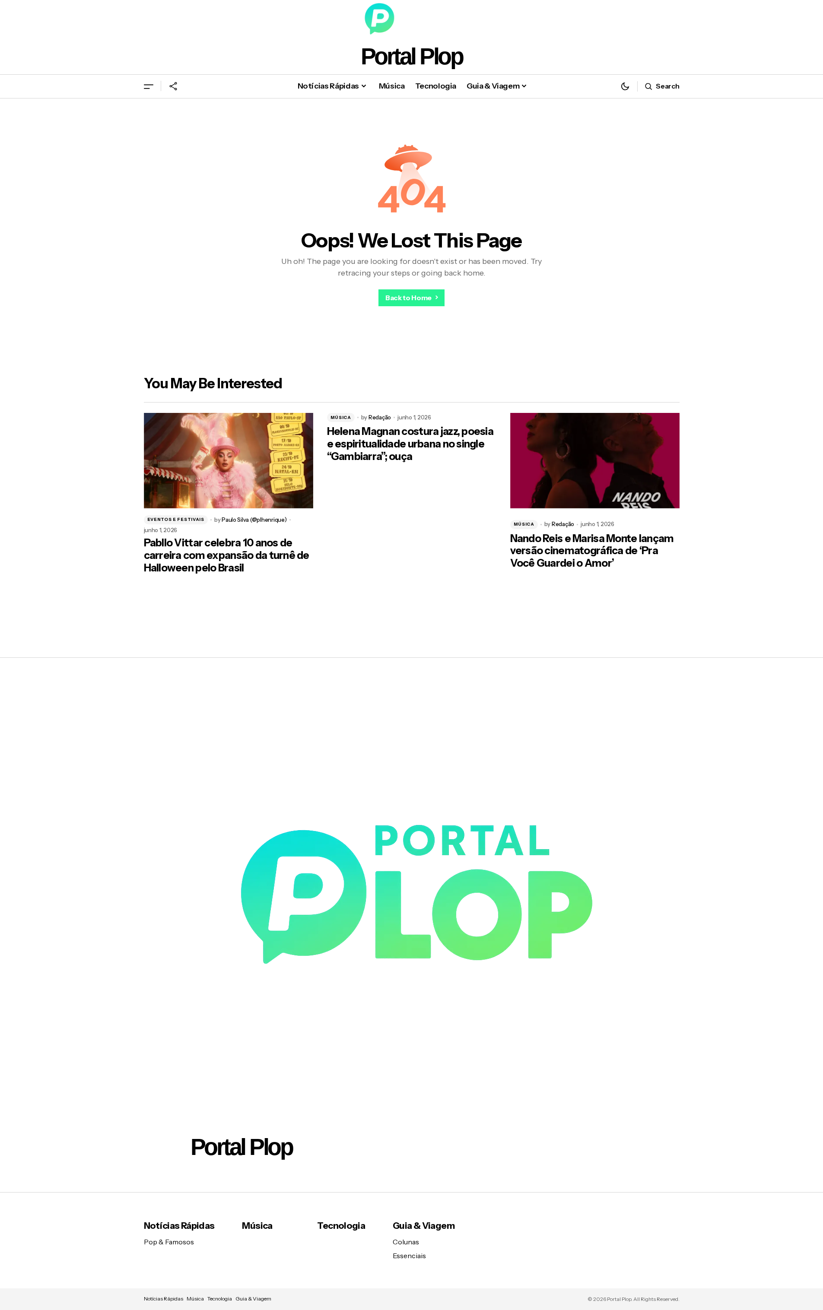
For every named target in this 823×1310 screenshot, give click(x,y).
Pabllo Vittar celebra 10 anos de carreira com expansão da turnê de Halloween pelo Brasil (226, 555)
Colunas (406, 1241)
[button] (148, 86)
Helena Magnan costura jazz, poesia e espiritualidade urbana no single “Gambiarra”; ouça (410, 444)
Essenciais (409, 1255)
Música (340, 417)
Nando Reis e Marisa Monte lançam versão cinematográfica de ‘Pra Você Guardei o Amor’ (592, 551)
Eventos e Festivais (175, 519)
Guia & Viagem (423, 1225)
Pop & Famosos (169, 1241)
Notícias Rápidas (179, 1225)
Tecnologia (341, 1225)
